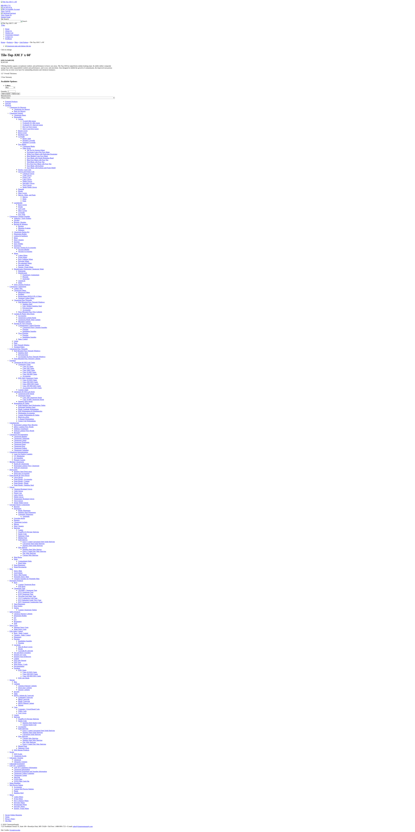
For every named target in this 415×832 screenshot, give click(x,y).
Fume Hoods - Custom (21, 481)
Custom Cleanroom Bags (26, 584)
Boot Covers (22, 133)
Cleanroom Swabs (20, 756)
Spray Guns (14, 625)
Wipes (16, 253)
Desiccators (13, 470)
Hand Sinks (22, 563)
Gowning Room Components (20, 505)
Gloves (12, 487)
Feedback (8, 39)
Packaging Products (16, 581)
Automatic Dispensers (25, 514)
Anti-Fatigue (23, 42)
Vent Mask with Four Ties (36, 162)
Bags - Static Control (21, 633)
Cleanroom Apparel (16, 113)
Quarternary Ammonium (30, 275)
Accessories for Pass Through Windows (31, 357)
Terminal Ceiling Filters (26, 298)
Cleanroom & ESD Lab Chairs (24, 362)
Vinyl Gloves (27, 185)
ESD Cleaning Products (22, 285)
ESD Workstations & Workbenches (30, 411)
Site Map (8, 821)
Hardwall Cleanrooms (21, 464)
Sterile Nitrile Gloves (29, 187)
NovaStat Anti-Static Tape (27, 596)
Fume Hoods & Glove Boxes (20, 475)
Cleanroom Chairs (24, 364)
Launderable (18, 203)
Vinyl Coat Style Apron (30, 129)
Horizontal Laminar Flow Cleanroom (26, 466)
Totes (16, 693)
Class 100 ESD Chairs (30, 382)
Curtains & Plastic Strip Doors (24, 314)
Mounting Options (24, 322)
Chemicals (21, 281)
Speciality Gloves (28, 183)
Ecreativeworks (15, 830)
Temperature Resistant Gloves (24, 499)
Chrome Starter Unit (29, 725)
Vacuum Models (23, 249)
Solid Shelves (22, 540)
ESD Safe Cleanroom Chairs (28, 378)
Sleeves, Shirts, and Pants (27, 195)
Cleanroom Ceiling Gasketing (24, 773)
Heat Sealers (18, 606)
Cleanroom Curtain (20, 775)
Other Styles (26, 148)
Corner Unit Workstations (27, 421)
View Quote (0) (6, 15)
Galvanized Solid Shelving (31, 734)
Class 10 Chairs (27, 366)
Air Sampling (18, 458)
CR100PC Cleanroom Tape (27, 590)
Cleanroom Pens (19, 446)
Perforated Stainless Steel (26, 407)
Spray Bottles (18, 244)
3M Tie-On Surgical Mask (36, 150)
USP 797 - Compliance (17, 766)
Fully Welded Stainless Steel (32, 306)
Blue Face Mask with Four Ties (37, 160)
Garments (17, 645)
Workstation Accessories (26, 413)
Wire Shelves (22, 547)
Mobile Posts (22, 538)
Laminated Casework (25, 697)
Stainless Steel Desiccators (23, 471)
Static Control (23, 339)
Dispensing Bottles (20, 234)
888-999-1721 (6, 5)
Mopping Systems (24, 228)
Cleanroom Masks (28, 146)
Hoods (20, 191)
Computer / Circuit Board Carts (29, 709)
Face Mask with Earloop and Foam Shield (41, 168)
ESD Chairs (22, 670)
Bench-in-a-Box (23, 417)
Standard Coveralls (28, 142)
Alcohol (16, 220)
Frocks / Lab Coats (24, 170)
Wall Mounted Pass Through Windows (31, 302)
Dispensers (17, 508)
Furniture (13, 360)
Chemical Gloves (28, 174)
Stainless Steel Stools (25, 401)
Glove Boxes (18, 477)
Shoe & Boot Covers (25, 647)
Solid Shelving (23, 729)
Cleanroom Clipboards (21, 438)
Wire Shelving (23, 736)
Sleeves (25, 197)
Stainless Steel (27, 304)
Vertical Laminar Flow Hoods (24, 431)
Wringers (21, 230)
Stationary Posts (23, 536)
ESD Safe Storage (20, 660)
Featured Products (11, 101)
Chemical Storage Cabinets (23, 614)
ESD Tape (17, 662)
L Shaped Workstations (26, 419)
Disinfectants (22, 273)
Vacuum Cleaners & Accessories (25, 248)
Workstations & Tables (21, 403)
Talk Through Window (22, 345)
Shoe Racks (18, 557)
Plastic (16, 791)
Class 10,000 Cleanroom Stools (33, 399)
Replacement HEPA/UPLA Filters (30, 296)
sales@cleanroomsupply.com (83, 826)
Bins (15, 682)
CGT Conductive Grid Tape (27, 598)
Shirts (24, 199)
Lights (16, 341)
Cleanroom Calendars (21, 450)
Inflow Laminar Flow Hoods (24, 427)
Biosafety (17, 433)
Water (20, 283)
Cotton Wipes (22, 255)
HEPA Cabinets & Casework (24, 695)
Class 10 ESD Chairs (29, 380)
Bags (15, 582)
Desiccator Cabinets (25, 688)
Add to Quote (6, 94)
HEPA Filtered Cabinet (26, 703)
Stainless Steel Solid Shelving (32, 545)
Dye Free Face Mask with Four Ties (39, 164)
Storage (12, 680)
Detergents (22, 271)
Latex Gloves (27, 179)
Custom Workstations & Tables (28, 415)
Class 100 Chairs (28, 368)
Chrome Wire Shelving (30, 555)
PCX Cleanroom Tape (25, 592)
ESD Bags (21, 586)
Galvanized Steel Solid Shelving (33, 544)
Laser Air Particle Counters (23, 454)
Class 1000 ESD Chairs (30, 384)
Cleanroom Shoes (20, 115)
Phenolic (25, 277)
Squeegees (17, 246)
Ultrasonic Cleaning (16, 758)
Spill (15, 623)
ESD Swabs (18, 754)
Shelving (17, 528)
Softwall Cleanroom (21, 468)
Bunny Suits (26, 138)
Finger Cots (26, 177)
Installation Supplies (29, 331)
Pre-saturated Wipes (25, 263)
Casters (20, 530)
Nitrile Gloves (27, 181)
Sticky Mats (18, 571)
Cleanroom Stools (24, 396)
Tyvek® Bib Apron (29, 121)
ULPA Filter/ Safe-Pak (21, 781)
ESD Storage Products (21, 750)
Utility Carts (22, 711)
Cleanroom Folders (20, 448)
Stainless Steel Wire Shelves (32, 549)
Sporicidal (25, 279)
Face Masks (22, 144)
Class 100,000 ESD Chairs (31, 386)
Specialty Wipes (23, 265)
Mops (16, 238)
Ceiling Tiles (18, 288)
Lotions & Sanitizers (21, 236)
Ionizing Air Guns (20, 655)
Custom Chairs (23, 390)
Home (7, 29)
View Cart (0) (5, 11)
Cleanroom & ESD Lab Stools (24, 392)
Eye (15, 619)
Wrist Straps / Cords (20, 664)
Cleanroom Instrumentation (19, 452)
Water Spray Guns (20, 629)
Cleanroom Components (18, 286)
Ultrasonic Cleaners (20, 762)
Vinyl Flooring (23, 333)
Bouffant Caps (23, 135)
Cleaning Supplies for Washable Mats (26, 579)
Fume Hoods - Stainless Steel (24, 485)
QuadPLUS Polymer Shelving (28, 532)
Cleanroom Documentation (19, 434)
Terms (7, 817)
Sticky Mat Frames (20, 575)
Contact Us (9, 37)
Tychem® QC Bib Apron (31, 123)
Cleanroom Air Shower (22, 109)
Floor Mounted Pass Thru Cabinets (30, 312)
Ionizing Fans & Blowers (22, 656)
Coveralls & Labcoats (25, 651)
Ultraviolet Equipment (17, 764)
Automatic (26, 516)
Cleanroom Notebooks (21, 442)
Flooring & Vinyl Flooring (23, 323)
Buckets (21, 226)
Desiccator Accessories (22, 473)
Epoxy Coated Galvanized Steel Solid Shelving (38, 542)
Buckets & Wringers (21, 224)
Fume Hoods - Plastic (21, 483)
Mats (16, 42)
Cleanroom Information (22, 769)
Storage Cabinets (24, 690)
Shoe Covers (22, 193)
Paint (15, 343)
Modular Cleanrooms (17, 462)
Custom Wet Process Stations (24, 789)
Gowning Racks (19, 518)
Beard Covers (23, 131)
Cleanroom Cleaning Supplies (20, 216)
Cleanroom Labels (20, 440)
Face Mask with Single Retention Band (40, 158)
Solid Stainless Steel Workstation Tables (31, 405)
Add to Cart (15, 94)
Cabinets (17, 684)
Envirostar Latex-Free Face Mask (38, 152)
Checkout (12, 13)
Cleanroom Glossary (12, 35)
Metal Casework (23, 699)
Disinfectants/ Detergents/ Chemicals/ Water (29, 269)
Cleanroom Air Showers (18, 107)
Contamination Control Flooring (29, 325)
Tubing (16, 608)
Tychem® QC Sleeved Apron (32, 125)
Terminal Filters (19, 347)
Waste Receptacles (20, 567)
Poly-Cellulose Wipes (25, 259)
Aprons (20, 119)
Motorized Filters (24, 292)
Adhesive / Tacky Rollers (22, 218)
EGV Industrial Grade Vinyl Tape (29, 600)
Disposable (17, 117)
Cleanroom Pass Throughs (23, 300)
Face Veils (21, 214)
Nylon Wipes (22, 257)
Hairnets (21, 189)
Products (10, 42)
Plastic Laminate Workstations (28, 409)
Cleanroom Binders (20, 436)
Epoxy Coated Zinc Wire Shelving (34, 551)
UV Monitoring (19, 456)
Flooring (25, 329)
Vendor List (9, 33)
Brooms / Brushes (20, 222)
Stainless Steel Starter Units (31, 723)
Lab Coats (21, 209)
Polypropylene (27, 308)
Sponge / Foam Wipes (25, 267)
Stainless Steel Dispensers (27, 512)
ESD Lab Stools (23, 678)
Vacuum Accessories (25, 251)
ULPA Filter (18, 779)
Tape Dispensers (19, 604)
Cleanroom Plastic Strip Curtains (29, 320)
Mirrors (16, 524)
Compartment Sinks (25, 561)
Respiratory (18, 621)
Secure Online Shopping (13, 815)
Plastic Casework (24, 701)
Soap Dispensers (19, 565)
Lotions (16, 658)
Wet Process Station (16, 785)
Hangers (17, 520)
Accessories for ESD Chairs (32, 388)
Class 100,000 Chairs (29, 374)
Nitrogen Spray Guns (21, 627)
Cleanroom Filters (20, 290)
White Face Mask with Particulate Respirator (42, 154)
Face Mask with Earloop (35, 166)
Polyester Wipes (23, 261)
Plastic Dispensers (24, 510)
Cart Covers (22, 713)
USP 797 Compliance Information (25, 767)
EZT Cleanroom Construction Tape (30, 602)
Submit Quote (5, 17)
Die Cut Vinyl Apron (29, 127)
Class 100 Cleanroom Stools (32, 397)
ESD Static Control (16, 631)
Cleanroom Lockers (20, 522)
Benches (17, 507)
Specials (8, 103)
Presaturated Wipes (20, 804)
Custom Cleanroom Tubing (27, 610)
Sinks (16, 559)
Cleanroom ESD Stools (26, 394)
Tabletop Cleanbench (21, 429)
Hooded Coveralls (28, 140)
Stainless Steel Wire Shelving (32, 740)
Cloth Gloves (27, 175)
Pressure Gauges (19, 460)
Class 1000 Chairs (28, 370)
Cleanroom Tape (19, 588)
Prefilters (21, 294)
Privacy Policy (10, 819)
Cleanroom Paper (20, 444)
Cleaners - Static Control (22, 635)
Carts (15, 707)
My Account (15, 9)
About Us (8, 31)
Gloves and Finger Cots (26, 172)
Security (16, 692)
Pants (24, 201)
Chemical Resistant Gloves (23, 489)
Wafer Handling (15, 783)
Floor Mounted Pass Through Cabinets (27, 359)
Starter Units (22, 534)
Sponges (17, 242)
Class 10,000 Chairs (29, 372)
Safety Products (15, 612)
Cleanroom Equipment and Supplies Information (30, 771)
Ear (15, 618)
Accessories (26, 310)
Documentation (19, 666)
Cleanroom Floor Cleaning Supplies (34, 327)
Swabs (12, 752)
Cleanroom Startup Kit (21, 232)
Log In (9, 7)
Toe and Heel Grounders (22, 653)
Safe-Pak (17, 777)
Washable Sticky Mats (21, 577)
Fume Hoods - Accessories (23, 479)
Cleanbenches (14, 423)
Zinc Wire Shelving (29, 553)
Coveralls (21, 137)
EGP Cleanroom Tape (25, 594)
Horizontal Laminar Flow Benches (26, 425)
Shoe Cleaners (19, 240)
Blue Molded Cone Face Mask (37, 156)
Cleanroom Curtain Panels (27, 318)
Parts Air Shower (20, 111)
